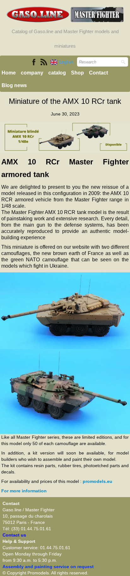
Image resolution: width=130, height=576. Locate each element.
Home (9, 72)
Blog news (14, 85)
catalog (57, 72)
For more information (24, 490)
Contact (98, 72)
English (66, 61)
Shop (77, 72)
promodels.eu (97, 481)
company (32, 72)
